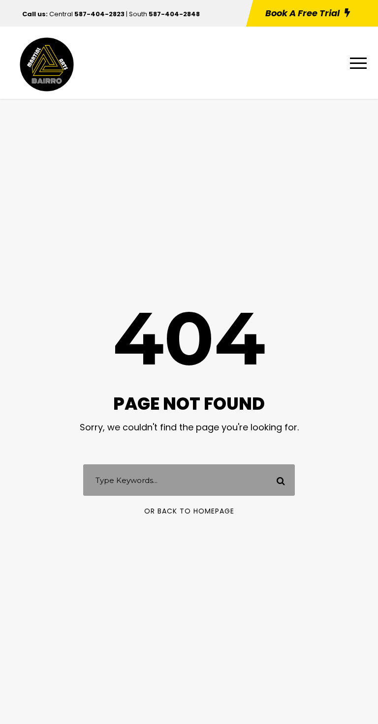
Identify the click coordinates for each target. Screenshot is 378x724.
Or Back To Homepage (189, 511)
